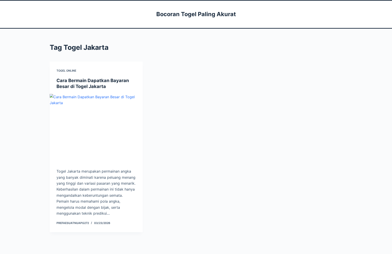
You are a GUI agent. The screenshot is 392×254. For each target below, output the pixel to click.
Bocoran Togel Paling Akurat (196, 14)
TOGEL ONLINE (66, 70)
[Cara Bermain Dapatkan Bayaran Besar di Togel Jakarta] (96, 129)
